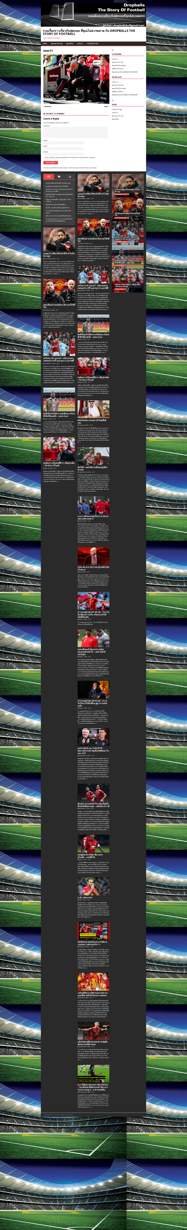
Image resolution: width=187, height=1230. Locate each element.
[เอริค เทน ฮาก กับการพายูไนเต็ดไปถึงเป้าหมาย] (93, 564)
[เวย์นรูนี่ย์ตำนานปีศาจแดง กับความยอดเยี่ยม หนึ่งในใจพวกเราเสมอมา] (93, 989)
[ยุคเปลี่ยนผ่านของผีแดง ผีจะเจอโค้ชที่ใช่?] (59, 301)
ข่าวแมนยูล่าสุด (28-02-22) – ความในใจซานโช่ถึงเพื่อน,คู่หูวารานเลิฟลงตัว (92, 703)
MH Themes (70, 1115)
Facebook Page (92, 43)
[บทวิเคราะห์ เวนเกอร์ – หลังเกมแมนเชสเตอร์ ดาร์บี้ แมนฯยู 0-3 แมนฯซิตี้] (59, 355)
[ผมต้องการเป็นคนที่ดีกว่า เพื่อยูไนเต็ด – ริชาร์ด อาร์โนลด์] (59, 460)
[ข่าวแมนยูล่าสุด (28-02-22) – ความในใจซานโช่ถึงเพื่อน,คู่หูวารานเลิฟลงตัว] (93, 697)
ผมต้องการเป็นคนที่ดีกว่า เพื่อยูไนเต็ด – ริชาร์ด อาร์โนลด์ (59, 464)
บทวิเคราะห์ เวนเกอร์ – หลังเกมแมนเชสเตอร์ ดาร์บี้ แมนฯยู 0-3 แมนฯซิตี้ (58, 359)
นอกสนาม (80, 43)
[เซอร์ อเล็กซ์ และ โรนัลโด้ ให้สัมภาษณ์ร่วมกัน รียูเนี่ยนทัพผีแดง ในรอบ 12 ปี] (93, 745)
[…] (59, 274)
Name (45, 140)
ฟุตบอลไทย (69, 43)
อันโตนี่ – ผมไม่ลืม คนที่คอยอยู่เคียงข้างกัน (57, 208)
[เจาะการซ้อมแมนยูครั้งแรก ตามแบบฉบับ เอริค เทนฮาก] (93, 513)
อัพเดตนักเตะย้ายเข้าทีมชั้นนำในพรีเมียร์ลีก (125, 72)
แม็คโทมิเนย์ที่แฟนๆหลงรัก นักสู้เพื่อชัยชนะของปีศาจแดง (93, 1043)
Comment (46, 126)
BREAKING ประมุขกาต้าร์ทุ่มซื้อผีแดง (56, 204)
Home (45, 43)
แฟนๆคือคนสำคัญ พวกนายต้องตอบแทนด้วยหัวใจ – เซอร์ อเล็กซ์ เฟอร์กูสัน (91, 652)
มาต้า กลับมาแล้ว (85, 897)
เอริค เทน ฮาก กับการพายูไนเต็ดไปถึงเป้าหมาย (58, 216)
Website (45, 152)
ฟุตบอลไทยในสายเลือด (119, 65)
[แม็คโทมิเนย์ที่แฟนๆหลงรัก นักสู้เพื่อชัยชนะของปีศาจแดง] (93, 1038)
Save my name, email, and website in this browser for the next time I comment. (70, 157)
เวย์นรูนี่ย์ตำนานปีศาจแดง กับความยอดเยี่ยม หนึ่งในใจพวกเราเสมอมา (93, 994)
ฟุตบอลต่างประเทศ (56, 43)
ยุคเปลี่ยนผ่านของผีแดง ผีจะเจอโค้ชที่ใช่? (57, 186)
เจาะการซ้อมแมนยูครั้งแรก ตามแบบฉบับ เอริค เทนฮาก (93, 517)
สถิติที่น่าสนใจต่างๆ (117, 69)
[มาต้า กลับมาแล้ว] (93, 894)
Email (45, 146)
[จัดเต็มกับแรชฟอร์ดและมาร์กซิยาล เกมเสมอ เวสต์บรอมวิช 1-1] (93, 939)
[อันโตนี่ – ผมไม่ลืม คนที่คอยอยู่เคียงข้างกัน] (93, 464)
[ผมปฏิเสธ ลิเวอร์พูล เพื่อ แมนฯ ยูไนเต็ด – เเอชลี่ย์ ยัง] (93, 851)
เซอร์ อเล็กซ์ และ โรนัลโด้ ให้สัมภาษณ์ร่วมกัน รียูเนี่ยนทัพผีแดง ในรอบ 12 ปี (93, 751)
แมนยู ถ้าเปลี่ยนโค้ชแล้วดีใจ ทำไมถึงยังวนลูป (58, 183)
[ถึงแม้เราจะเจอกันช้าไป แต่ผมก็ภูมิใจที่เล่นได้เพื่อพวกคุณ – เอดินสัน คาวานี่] (93, 800)
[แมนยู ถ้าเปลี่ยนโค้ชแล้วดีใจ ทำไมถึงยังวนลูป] (59, 250)
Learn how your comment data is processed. (82, 168)
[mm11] (76, 103)
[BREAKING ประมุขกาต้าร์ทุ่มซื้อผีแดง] (93, 417)
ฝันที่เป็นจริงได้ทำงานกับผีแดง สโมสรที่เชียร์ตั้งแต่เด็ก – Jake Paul (59, 414)
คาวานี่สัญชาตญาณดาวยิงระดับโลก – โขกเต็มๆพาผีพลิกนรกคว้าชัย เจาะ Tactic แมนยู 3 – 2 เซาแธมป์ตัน (93, 1087)
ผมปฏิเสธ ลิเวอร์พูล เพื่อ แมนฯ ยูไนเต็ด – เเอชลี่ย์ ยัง (90, 855)
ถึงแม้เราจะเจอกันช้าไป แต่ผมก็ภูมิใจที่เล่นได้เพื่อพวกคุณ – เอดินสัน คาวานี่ (93, 805)
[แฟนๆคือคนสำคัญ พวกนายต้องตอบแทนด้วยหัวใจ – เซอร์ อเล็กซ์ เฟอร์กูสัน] (93, 646)
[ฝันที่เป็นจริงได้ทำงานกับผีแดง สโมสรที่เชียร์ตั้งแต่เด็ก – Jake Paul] (59, 410)
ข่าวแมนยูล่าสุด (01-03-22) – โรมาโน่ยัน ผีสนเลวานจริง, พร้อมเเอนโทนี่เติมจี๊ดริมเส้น (93, 614)
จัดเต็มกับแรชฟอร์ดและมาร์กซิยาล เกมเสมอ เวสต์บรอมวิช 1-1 (92, 943)
